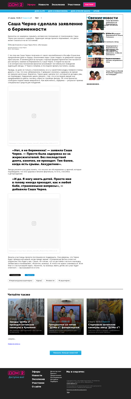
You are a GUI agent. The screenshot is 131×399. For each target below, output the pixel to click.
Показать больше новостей (65, 353)
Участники (74, 4)
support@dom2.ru (72, 383)
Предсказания (55, 375)
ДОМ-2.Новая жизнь (58, 11)
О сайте (36, 386)
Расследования (56, 377)
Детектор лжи (55, 371)
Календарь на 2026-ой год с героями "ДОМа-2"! (102, 51)
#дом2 (39, 280)
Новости (43, 4)
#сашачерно (64, 280)
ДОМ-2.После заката (80, 11)
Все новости (93, 65)
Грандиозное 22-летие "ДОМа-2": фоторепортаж (100, 34)
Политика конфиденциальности (77, 389)
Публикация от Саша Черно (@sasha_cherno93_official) (26, 143)
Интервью (54, 379)
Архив (96, 11)
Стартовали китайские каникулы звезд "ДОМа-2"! (103, 43)
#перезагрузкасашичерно (20, 280)
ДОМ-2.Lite (40, 11)
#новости (50, 280)
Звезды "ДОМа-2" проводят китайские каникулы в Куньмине (103, 26)
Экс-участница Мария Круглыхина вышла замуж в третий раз (104, 59)
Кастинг (89, 5)
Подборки (54, 381)
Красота (53, 373)
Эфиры (31, 4)
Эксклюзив (58, 4)
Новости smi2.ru (14, 344)
